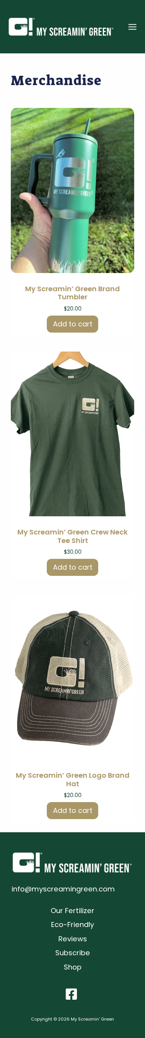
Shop (73, 967)
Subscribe (72, 953)
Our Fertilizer (72, 910)
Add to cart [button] (72, 324)
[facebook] (72, 994)
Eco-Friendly (72, 924)
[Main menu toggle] (132, 27)
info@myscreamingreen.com (63, 889)
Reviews (72, 939)
